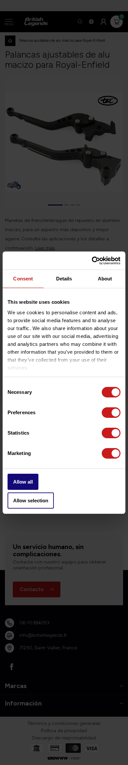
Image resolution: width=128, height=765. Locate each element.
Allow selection (30, 500)
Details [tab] (64, 278)
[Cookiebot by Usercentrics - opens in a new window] (92, 260)
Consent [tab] (23, 278)
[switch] (111, 412)
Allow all (23, 482)
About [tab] (105, 278)
